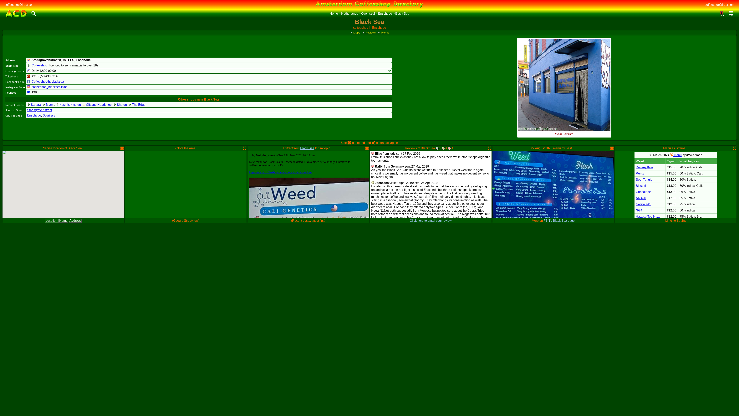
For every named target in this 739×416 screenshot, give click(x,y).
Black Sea (307, 148)
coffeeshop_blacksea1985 (50, 87)
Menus (385, 32)
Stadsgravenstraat (39, 110)
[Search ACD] (33, 13)
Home (334, 13)
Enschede (385, 13)
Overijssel (368, 13)
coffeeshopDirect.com (19, 4)
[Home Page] (16, 13)
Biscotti (641, 185)
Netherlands (349, 13)
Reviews (370, 32)
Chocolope (643, 192)
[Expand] (389, 70)
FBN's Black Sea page (559, 220)
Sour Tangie (644, 179)
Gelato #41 (643, 204)
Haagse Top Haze (648, 216)
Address (75, 220)
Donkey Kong (645, 167)
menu (677, 155)
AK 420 (641, 198)
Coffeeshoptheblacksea (48, 81)
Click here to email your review (431, 220)
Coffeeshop (39, 65)
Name (63, 220)
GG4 (639, 210)
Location (51, 220)
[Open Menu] (731, 13)
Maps (356, 32)
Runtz (640, 173)
